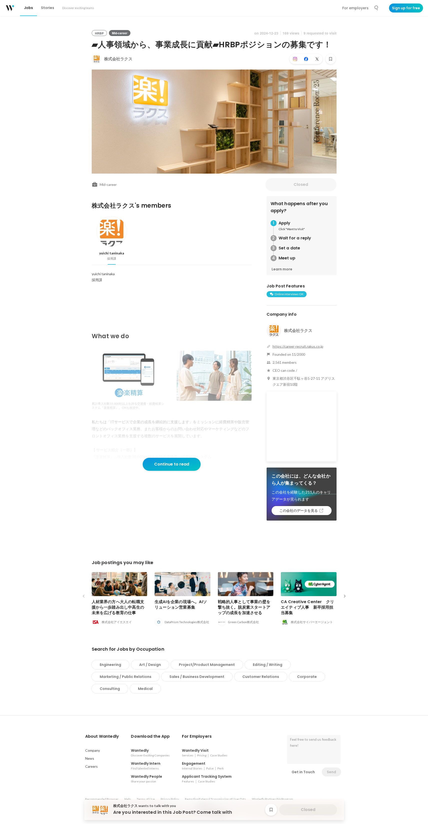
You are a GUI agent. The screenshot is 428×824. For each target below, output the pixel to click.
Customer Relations (260, 676)
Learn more (282, 269)
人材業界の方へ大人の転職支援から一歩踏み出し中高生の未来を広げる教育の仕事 (118, 607)
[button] (102, 736)
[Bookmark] (331, 59)
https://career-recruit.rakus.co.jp (298, 346)
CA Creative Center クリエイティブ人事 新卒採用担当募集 (307, 607)
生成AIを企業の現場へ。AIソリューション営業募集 (181, 604)
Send (331, 771)
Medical (145, 688)
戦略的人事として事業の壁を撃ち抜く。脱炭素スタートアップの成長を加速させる (244, 607)
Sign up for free (406, 8)
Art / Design (150, 664)
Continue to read (171, 464)
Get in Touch (303, 771)
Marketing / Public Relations (125, 676)
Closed (301, 184)
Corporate (307, 676)
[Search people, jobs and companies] (377, 8)
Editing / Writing (267, 664)
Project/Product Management (207, 664)
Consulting (110, 688)
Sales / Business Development (196, 676)
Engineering (110, 664)
